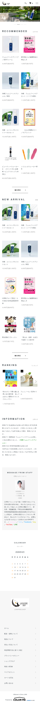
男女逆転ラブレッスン (9, 337)
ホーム (6, 628)
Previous (4, 381)
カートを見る (8, 677)
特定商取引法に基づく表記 (13, 650)
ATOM (11, 666)
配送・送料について (11, 634)
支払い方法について (11, 644)
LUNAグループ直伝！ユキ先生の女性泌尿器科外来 (10, 300)
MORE (18, 190)
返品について (8, 639)
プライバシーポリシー (11, 656)
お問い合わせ (8, 683)
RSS (5, 666)
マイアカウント (9, 672)
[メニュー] (37, 3)
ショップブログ (9, 661)
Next (35, 381)
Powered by (8, 700)
